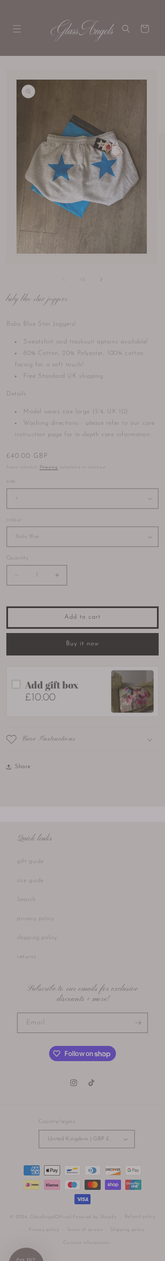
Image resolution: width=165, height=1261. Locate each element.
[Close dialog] (157, 591)
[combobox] (59, 642)
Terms (129, 667)
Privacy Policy (116, 667)
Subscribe (82, 654)
